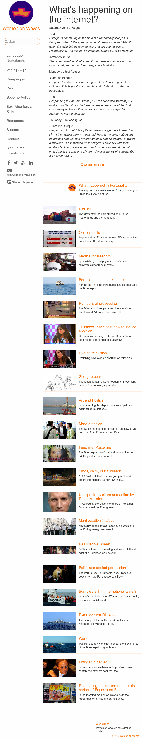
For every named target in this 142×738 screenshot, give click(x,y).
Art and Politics (91, 400)
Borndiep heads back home (101, 279)
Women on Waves (21, 28)
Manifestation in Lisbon (97, 520)
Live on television (93, 352)
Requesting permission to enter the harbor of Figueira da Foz (107, 687)
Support (12, 129)
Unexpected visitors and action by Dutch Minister (106, 496)
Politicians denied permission (102, 567)
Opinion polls (89, 232)
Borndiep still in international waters (108, 591)
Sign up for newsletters (15, 150)
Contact (12, 138)
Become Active (18, 97)
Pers (10, 87)
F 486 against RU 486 (97, 614)
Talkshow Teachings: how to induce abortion (107, 328)
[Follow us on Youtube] (23, 163)
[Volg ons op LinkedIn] (31, 163)
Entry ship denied (93, 662)
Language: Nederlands (15, 58)
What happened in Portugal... (103, 185)
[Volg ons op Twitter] (15, 163)
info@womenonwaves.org (21, 175)
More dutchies (90, 423)
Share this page (22, 182)
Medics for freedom (95, 256)
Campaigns (15, 78)
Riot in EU (87, 208)
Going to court (90, 376)
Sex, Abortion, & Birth (19, 109)
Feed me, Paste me (95, 447)
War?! (84, 638)
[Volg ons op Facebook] (8, 163)
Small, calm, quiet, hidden (100, 470)
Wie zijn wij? (16, 69)
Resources (15, 120)
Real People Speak (94, 544)
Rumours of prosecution (98, 303)
